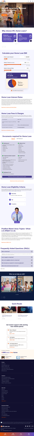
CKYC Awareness (4, 414)
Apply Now (4, 15)
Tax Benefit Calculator (5, 381)
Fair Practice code (5, 408)
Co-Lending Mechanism (5, 415)
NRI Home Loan (4, 370)
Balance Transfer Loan (5, 366)
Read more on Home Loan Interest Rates (9, 107)
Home (2, 5)
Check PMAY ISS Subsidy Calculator (18, 90)
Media (3, 396)
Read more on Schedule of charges (8, 130)
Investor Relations (5, 390)
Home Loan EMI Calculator (6, 377)
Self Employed (20, 138)
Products (3, 362)
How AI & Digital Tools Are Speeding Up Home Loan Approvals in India (23, 315)
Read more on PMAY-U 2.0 (6, 242)
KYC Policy (3, 412)
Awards (3, 397)
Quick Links (3, 387)
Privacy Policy (26, 428)
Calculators (3, 375)
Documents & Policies (5, 405)
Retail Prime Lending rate (6, 407)
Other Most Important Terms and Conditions (9, 411)
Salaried (13, 138)
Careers (3, 399)
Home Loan (3, 363)
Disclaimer (31, 428)
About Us (3, 389)
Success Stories (4, 393)
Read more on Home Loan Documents (17, 180)
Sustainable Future (5, 392)
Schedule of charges (5, 409)
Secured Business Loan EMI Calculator (8, 378)
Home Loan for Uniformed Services (7, 369)
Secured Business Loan (5, 365)
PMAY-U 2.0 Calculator (5, 380)
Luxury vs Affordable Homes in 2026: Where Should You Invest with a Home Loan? (7, 316)
